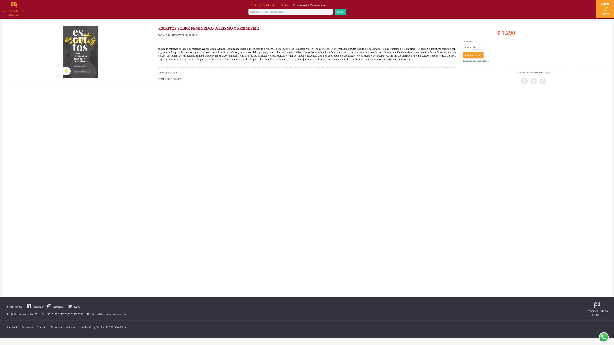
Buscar (340, 11)
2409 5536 (64, 314)
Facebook (37, 306)
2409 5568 (77, 314)
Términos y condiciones (62, 327)
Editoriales (27, 327)
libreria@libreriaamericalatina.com (108, 314)
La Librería (269, 5)
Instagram (57, 306)
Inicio (254, 5)
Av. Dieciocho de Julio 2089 (25, 314)
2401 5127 (51, 314)
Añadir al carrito (473, 55)
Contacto (285, 5)
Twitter (77, 306)
